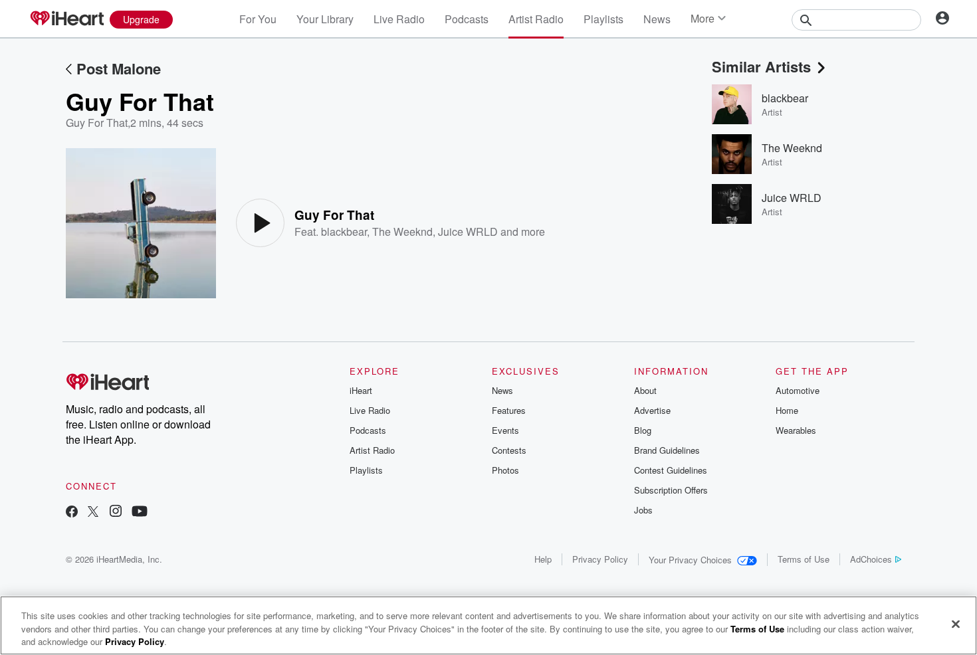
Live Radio (399, 19)
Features (509, 410)
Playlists (603, 19)
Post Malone (118, 68)
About (645, 390)
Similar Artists (761, 66)
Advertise (652, 410)
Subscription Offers (671, 490)
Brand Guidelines (667, 450)
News (657, 19)
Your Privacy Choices (690, 559)
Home (787, 410)
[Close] (955, 623)
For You (257, 19)
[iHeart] (66, 19)
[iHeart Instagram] (116, 512)
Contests (509, 450)
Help (543, 559)
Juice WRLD (468, 231)
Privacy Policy (600, 559)
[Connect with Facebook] (72, 512)
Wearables (796, 430)
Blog (642, 430)
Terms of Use (803, 559)
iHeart (361, 390)
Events (505, 430)
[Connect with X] (93, 512)
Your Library (325, 19)
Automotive (797, 390)
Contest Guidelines (670, 470)
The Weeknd (402, 231)
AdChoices (871, 559)
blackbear (344, 231)
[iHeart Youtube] (140, 512)
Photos (505, 470)
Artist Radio (536, 19)
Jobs (643, 510)
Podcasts (467, 19)
